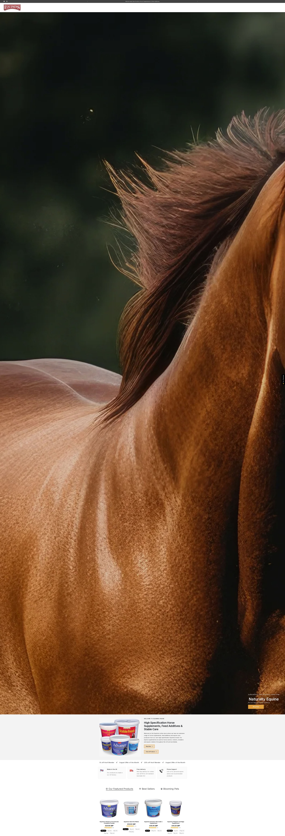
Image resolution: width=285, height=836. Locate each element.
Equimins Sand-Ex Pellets (131, 821)
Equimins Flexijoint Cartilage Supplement (175, 822)
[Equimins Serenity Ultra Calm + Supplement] (153, 808)
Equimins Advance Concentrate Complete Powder (109, 822)
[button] (273, 7)
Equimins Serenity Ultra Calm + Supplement (153, 822)
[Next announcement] (197, 1)
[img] (108, 828)
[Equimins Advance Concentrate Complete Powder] (109, 808)
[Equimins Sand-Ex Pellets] (131, 808)
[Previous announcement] (87, 1)
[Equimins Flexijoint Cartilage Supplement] (176, 808)
